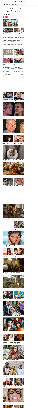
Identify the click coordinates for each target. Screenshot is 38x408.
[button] (34, 4)
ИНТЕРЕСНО (7, 4)
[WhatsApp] (7, 17)
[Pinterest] (6, 17)
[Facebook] (3, 17)
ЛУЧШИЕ (16, 4)
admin (4, 15)
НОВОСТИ (13, 4)
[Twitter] (5, 17)
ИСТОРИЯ (10, 4)
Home (4, 4)
